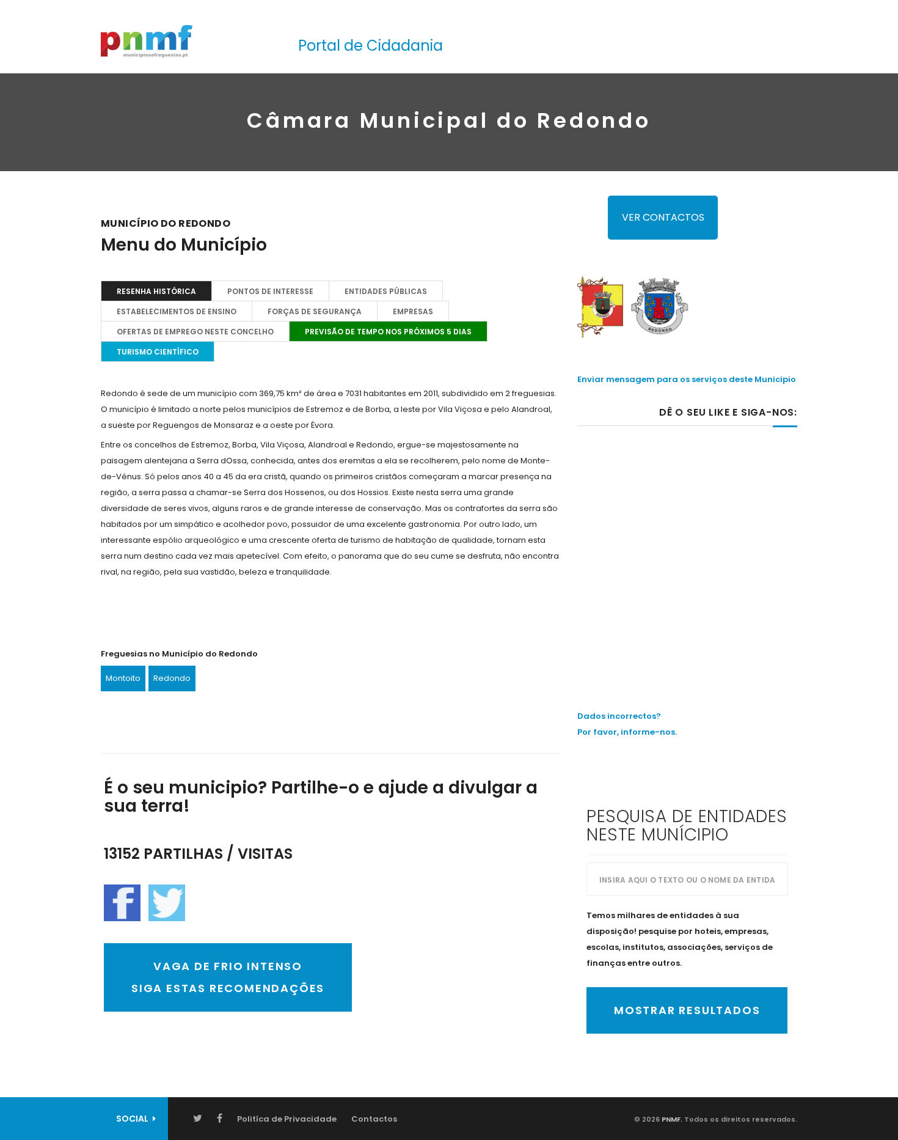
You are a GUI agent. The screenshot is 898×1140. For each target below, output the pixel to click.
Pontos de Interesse (270, 291)
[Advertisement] (687, 542)
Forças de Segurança (315, 311)
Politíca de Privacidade (287, 1119)
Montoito (123, 678)
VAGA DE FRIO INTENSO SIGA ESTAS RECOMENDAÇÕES (227, 977)
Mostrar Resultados (687, 1010)
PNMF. (671, 1119)
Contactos (374, 1119)
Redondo (172, 678)
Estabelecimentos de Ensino (176, 311)
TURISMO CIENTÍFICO (158, 352)
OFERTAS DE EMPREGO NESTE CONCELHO (195, 331)
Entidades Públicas (386, 291)
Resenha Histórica (156, 291)
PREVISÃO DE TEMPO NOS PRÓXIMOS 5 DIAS (388, 331)
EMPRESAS (413, 311)
